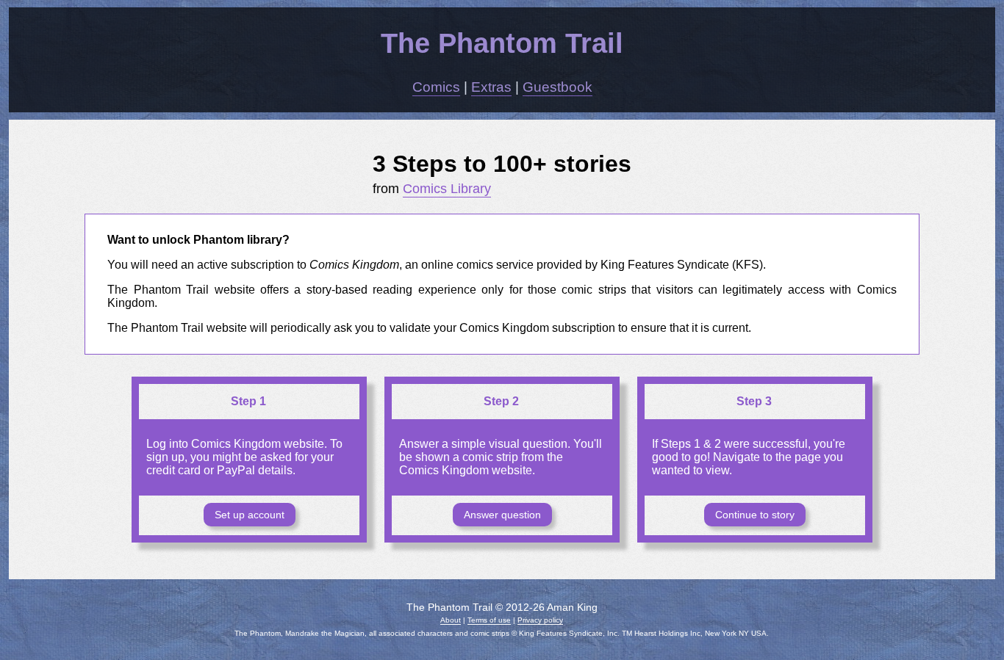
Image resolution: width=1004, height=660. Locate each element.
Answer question (502, 515)
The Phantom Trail (502, 43)
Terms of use (489, 620)
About (450, 620)
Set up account (249, 515)
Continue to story (755, 515)
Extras (491, 87)
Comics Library (447, 188)
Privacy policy (540, 620)
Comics (436, 87)
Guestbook (557, 87)
